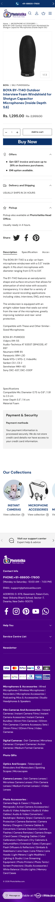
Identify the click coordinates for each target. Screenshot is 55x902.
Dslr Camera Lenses (35, 778)
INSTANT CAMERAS (14, 507)
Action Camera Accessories (32, 806)
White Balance (11, 869)
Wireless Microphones (31, 690)
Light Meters (19, 854)
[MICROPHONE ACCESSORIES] (38, 490)
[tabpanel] (27, 331)
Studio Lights (28, 869)
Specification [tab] (30, 252)
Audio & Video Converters (27, 814)
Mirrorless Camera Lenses (17, 782)
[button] (43, 13)
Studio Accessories (36, 865)
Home (5, 24)
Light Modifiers (36, 854)
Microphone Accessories (30, 694)
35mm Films (10, 728)
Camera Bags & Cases (15, 803)
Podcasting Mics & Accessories (20, 697)
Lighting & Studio (12, 858)
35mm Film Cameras (25, 721)
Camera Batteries (26, 821)
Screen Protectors (13, 865)
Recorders (9, 694)
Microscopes (20, 771)
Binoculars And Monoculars (18, 767)
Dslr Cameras (31, 740)
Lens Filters (36, 851)
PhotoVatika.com (17, 881)
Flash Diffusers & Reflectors (18, 847)
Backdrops (9, 817)
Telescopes (34, 763)
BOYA (6, 85)
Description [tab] (10, 252)
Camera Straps (43, 832)
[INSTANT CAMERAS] (13, 490)
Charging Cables (28, 836)
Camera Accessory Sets (33, 724)
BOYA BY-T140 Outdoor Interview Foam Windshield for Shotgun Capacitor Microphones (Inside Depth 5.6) (26, 26)
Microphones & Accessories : (21, 686)
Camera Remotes (23, 832)
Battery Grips (24, 817)
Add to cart (37, 132)
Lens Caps (22, 851)
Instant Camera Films (27, 713)
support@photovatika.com (26, 588)
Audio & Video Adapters (16, 810)
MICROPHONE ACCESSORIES (23, 24)
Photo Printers (25, 862)
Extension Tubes (29, 843)
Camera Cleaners (27, 829)
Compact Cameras (25, 744)
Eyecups (45, 843)
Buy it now (27, 142)
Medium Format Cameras (29, 748)
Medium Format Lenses (26, 786)
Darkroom (22, 840)
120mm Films (26, 728)
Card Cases (10, 836)
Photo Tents (41, 862)
